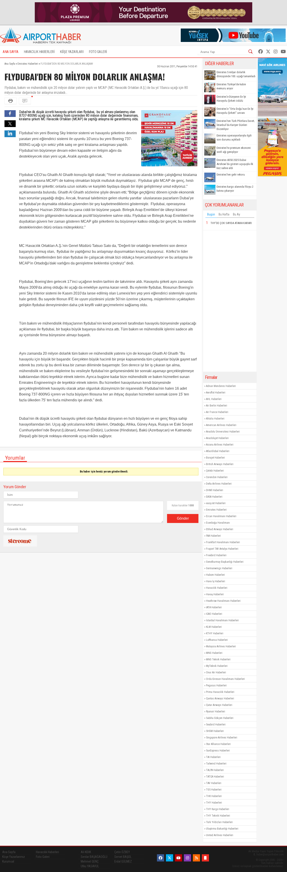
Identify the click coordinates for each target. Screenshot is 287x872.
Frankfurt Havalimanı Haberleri (223, 542)
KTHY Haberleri (214, 633)
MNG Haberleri (214, 653)
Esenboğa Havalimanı (218, 522)
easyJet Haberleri (216, 503)
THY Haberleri (214, 802)
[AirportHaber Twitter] (268, 51)
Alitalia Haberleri (215, 418)
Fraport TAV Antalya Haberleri (222, 548)
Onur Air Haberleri (216, 672)
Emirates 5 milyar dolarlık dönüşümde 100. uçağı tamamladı (236, 74)
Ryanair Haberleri (215, 711)
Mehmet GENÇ (90, 861)
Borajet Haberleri (215, 457)
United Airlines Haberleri (219, 835)
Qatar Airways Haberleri (219, 705)
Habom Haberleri (215, 574)
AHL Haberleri (214, 399)
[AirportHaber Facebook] (260, 51)
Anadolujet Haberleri (217, 438)
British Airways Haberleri (219, 464)
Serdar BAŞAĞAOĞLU (94, 857)
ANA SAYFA (10, 52)
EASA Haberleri (214, 496)
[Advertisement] (230, 301)
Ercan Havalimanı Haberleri (221, 516)
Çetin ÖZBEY (122, 852)
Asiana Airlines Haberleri (219, 444)
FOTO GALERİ (98, 52)
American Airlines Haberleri (221, 425)
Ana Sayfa (8, 852)
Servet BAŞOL (122, 857)
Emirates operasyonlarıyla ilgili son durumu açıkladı (234, 137)
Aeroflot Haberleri (215, 392)
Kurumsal (8, 861)
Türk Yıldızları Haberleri (219, 822)
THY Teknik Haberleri (218, 815)
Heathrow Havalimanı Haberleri (223, 600)
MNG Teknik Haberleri (218, 659)
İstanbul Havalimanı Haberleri (222, 620)
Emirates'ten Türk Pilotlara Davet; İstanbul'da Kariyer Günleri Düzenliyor (236, 125)
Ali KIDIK (86, 852)
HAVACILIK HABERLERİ (39, 52)
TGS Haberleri (214, 789)
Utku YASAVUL (90, 866)
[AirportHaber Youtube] (283, 51)
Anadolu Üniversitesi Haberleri (223, 431)
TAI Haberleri (213, 757)
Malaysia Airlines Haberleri (221, 646)
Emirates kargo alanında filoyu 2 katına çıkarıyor (235, 188)
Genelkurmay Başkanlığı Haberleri (225, 561)
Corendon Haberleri (217, 477)
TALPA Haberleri (215, 770)
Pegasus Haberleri (216, 685)
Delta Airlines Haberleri (219, 483)
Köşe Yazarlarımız (13, 857)
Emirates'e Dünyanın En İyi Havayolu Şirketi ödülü (231, 98)
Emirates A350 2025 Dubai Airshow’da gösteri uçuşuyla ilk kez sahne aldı (235, 164)
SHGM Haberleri (215, 731)
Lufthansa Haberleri (217, 639)
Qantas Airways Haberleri (220, 698)
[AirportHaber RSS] (196, 857)
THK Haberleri (214, 796)
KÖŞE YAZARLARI (71, 52)
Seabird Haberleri (216, 724)
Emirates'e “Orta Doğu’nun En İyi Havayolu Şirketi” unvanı (235, 110)
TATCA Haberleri (215, 776)
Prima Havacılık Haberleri (220, 692)
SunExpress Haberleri (218, 750)
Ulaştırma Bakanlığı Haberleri (222, 828)
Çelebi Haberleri (215, 470)
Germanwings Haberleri (219, 568)
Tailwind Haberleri (216, 763)
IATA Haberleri (214, 607)
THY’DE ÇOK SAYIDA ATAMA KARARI (231, 223)
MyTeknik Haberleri (217, 666)
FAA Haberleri (213, 535)
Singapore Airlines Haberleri (221, 737)
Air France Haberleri (217, 412)
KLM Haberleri (214, 626)
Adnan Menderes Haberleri (221, 386)
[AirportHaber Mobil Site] (205, 857)
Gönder (183, 518)
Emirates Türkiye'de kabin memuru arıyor (231, 86)
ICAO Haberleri (214, 613)
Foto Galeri (43, 857)
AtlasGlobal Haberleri (217, 451)
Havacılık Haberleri (216, 587)
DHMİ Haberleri (214, 490)
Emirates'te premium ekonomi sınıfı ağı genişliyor (234, 150)
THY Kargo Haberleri (217, 809)
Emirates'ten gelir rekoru (231, 174)
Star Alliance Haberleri (218, 744)
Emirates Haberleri (216, 509)
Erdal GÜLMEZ (123, 861)
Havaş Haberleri (215, 594)
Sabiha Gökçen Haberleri (219, 718)
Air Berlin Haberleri (216, 405)
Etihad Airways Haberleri (219, 529)
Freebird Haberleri (216, 555)
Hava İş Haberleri (215, 581)
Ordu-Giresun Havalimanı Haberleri (225, 679)
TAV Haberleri (213, 783)
